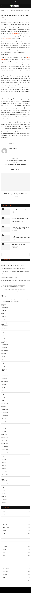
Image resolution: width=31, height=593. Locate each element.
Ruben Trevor (9, 19)
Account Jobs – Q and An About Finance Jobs (19, 245)
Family (16, 530)
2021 (2, 408)
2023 (2, 342)
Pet (16, 565)
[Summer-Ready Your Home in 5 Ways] (5, 212)
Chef (16, 518)
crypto (16, 521)
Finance (16, 540)
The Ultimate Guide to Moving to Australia (10, 268)
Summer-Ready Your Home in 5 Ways (19, 210)
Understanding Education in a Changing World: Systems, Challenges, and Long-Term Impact (13, 285)
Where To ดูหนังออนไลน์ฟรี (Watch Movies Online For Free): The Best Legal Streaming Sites (20, 220)
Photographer (16, 568)
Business (16, 514)
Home (2, 10)
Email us (15, 1)
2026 (2, 295)
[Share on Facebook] (19, 143)
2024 (2, 324)
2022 (2, 370)
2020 (2, 442)
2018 (2, 479)
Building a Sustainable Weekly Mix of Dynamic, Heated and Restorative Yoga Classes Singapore (13, 264)
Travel (16, 580)
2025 (2, 305)
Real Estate (16, 571)
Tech (16, 577)
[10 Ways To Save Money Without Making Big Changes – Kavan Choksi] (5, 238)
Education (16, 524)
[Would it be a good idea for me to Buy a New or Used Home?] (5, 229)
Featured (16, 536)
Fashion (16, 533)
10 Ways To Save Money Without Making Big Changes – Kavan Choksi (21, 236)
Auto (7, 10)
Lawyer (16, 558)
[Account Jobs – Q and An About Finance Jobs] (5, 247)
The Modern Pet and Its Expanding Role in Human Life (12, 271)
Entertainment (16, 527)
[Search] (29, 6)
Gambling (16, 546)
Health (16, 549)
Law (16, 555)
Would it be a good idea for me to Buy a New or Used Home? (20, 228)
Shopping (16, 574)
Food (16, 543)
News (16, 562)
